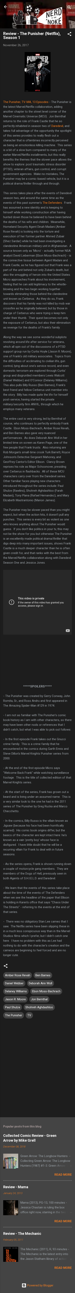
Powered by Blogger (39, 1285)
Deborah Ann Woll (40, 983)
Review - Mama (15, 1187)
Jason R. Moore (15, 999)
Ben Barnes (42, 975)
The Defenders (52, 203)
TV (29, 1015)
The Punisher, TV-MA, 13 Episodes (25, 102)
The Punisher (13, 1015)
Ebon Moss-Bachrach (46, 991)
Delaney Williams (16, 991)
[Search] (69, 8)
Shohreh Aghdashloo (39, 1007)
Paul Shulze (12, 1007)
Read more (63, 1174)
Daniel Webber (14, 983)
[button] (69, 35)
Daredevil (57, 126)
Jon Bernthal (39, 999)
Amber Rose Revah (17, 975)
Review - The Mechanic (22, 1233)
